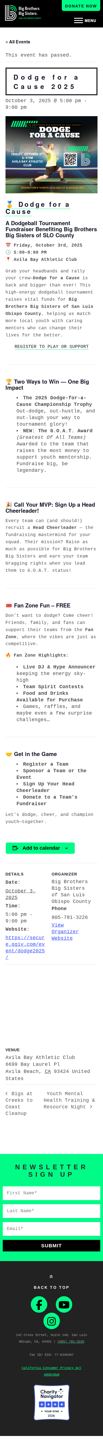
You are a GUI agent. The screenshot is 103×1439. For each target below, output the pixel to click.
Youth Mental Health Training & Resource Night (69, 1100)
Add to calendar (41, 848)
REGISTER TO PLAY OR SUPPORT (52, 346)
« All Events (17, 41)
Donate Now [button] (81, 6)
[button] (85, 20)
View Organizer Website (65, 931)
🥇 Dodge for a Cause (37, 207)
